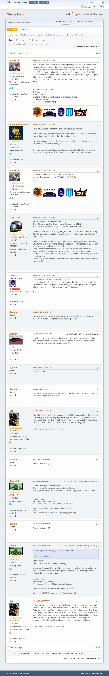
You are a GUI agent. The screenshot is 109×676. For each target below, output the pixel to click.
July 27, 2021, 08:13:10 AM (41, 459)
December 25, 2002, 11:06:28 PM (44, 170)
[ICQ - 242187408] (10, 442)
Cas (11, 410)
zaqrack (13, 275)
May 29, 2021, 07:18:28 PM (42, 334)
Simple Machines (23, 673)
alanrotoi (14, 60)
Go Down (11, 53)
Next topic (95, 46)
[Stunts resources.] (10, 507)
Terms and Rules (90, 673)
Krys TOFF (14, 217)
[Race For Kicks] (10, 445)
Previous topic (83, 46)
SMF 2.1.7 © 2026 (11, 673)
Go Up (10, 648)
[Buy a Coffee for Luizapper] (10, 356)
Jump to (66, 658)
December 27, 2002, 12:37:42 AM (44, 217)
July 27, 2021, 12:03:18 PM (41, 524)
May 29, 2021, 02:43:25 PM (42, 312)
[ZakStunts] (10, 298)
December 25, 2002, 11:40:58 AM (44, 125)
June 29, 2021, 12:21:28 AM (42, 411)
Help (81, 673)
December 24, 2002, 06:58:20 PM (44, 60)
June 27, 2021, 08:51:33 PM (42, 389)
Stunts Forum (16, 14)
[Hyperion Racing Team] (10, 156)
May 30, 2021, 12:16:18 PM (42, 367)
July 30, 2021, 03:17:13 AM (41, 601)
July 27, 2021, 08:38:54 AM (41, 481)
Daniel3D (14, 481)
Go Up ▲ (100, 673)
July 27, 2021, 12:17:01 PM (41, 546)
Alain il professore (19, 124)
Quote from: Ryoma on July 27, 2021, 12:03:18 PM (55, 551)
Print (98, 53)
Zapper (13, 333)
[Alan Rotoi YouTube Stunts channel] (10, 91)
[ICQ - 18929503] (10, 88)
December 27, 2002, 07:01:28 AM (44, 275)
